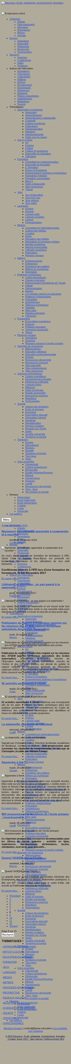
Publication (31, 759)
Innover (13, 544)
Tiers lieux (30, 962)
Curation (30, 740)
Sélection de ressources (30, 852)
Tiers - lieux (31, 995)
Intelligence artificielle (37, 888)
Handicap (30, 927)
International (32, 951)
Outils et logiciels (34, 896)
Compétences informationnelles (42, 734)
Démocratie (31, 976)
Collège (21, 1012)
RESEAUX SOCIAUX (14, 997)
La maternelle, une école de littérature (27, 724)
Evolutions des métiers (37, 773)
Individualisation (34, 635)
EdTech (21, 588)
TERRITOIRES (11, 1018)
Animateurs (23, 577)
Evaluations (31, 632)
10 (10, 918)
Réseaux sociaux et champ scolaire (44, 850)
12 (10, 923)
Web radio (30, 817)
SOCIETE (8, 1013)
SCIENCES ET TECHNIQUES (19, 1008)
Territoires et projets (35, 943)
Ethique (29, 982)
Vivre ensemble (25, 968)
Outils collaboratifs (35, 690)
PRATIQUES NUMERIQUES (18, 987)
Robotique (30, 905)
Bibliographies (33, 855)
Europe (29, 949)
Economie (30, 918)
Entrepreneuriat (33, 767)
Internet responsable (36, 753)
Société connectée (35, 940)
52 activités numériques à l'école (24, 683)
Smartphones (32, 808)
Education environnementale (40, 861)
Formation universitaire (37, 685)
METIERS (8, 982)
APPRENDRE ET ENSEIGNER (19, 946)
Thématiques (16, 613)
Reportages (23, 536)
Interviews (22, 533)
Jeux (19, 698)
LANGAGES (9, 972)
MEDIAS (7, 977)
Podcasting (31, 806)
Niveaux (13, 1001)
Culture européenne (36, 973)
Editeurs (21, 586)
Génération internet (35, 924)
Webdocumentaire (35, 819)
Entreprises (23, 597)
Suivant (13, 926)
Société (21, 910)
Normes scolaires (34, 932)
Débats (21, 528)
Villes (28, 965)
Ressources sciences (36, 869)
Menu (6, 519)
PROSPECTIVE (11, 992)
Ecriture (29, 715)
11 (10, 920)
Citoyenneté (31, 971)
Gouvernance (32, 984)
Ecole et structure (34, 916)
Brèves (13, 637)
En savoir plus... (10, 578)
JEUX (6, 967)
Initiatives (30, 638)
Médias (21, 731)
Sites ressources (34, 693)
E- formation (31, 674)
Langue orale (32, 720)
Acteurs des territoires (37, 913)
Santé (28, 938)
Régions (29, 954)
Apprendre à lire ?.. (14, 762)
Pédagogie (23, 553)
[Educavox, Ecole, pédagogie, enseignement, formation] (32, 3)
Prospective (23, 825)
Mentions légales (13, 1028)
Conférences (24, 566)
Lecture (29, 726)
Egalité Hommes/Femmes (39, 979)
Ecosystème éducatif (36, 921)
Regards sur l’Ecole (35, 935)
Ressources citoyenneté (38, 866)
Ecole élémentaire (27, 1009)
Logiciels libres (33, 891)
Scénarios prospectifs (36, 836)
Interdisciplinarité (34, 641)
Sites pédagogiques (36, 874)
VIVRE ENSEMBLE (13, 1023)
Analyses (22, 564)
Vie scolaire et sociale (37, 998)
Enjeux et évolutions (36, 676)
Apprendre (31, 619)
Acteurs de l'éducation (21, 575)
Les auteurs (15, 1020)
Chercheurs (23, 580)
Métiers (21, 764)
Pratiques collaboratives (38, 803)
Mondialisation (33, 929)
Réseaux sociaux (34, 762)
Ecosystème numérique (37, 828)
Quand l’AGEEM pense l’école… (23, 857)
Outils (12, 691)
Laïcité (28, 990)
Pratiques (14, 595)
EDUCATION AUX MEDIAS (17, 957)
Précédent (15, 896)
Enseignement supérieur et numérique (45, 679)
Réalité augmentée (35, 899)
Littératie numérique (36, 756)
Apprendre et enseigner (30, 616)
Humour (29, 718)
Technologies (32, 907)
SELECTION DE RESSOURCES (20, 1003)
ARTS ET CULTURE (13, 951)
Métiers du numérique (37, 775)
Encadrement (24, 591)
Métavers (30, 894)
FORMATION (10, 962)
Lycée (20, 1015)
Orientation (31, 778)
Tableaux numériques (37, 811)
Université (22, 1017)
